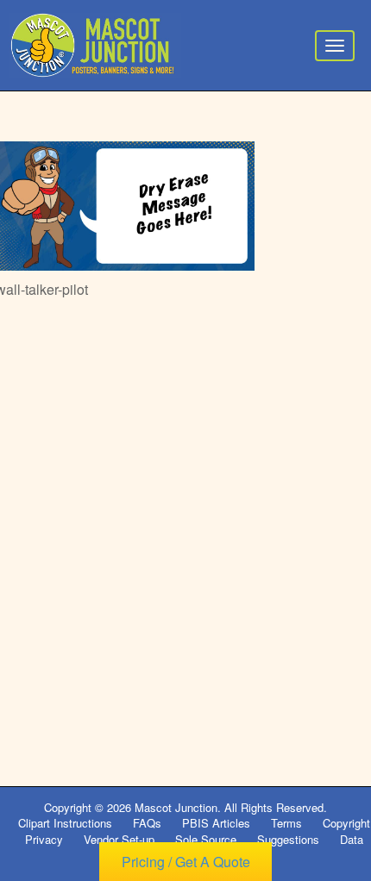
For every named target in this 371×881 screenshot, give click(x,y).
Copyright (346, 823)
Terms (286, 823)
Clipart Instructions (65, 823)
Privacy (44, 839)
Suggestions (288, 839)
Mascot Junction (176, 807)
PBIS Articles (216, 823)
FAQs (147, 823)
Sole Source (205, 839)
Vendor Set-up (119, 839)
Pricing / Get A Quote (186, 862)
